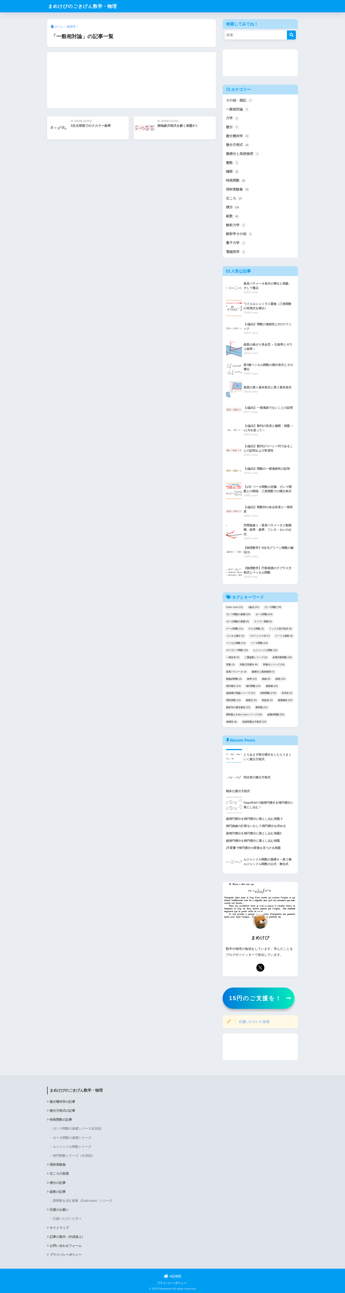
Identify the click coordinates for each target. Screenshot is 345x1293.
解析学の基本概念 (238, 707)
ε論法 (253, 607)
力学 (232, 118)
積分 (232, 207)
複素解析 (285, 700)
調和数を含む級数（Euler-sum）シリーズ (82, 1200)
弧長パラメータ (236, 671)
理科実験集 (237, 189)
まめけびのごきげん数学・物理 (82, 6)
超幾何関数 (275, 714)
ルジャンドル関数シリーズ (72, 1146)
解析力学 (235, 225)
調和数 (262, 707)
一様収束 (232, 657)
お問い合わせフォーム (66, 1245)
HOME (174, 1276)
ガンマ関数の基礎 (238, 614)
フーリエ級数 (284, 635)
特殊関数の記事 (61, 1119)
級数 (232, 216)
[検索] (291, 34)
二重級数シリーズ (256, 657)
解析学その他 (238, 234)
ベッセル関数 (236, 643)
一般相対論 (237, 109)
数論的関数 (234, 678)
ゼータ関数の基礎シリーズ (72, 1137)
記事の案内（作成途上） (67, 1236)
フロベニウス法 (259, 635)
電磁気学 (235, 252)
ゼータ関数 (264, 614)
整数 (232, 163)
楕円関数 (253, 686)
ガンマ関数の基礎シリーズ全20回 (77, 1128)
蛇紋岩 (267, 700)
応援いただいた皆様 (254, 1022)
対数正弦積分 (249, 664)
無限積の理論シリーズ (240, 693)
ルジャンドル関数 (265, 650)
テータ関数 (234, 628)
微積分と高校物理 (242, 154)
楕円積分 (233, 686)
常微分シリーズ (274, 664)
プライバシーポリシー (66, 1254)
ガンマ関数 (272, 607)
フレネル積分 (235, 635)
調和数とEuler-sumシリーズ (244, 714)
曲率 (252, 678)
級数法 (251, 700)
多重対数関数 (282, 657)
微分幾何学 (237, 136)
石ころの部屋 (59, 1173)
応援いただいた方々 (67, 1218)
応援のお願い (59, 1209)
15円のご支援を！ (255, 998)
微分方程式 (237, 145)
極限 (232, 171)
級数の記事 (58, 1191)
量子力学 (235, 243)
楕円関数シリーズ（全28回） (74, 1155)
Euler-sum (234, 607)
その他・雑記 (238, 100)
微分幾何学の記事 (62, 1101)
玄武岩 (287, 693)
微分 (232, 127)
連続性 (231, 721)
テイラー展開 (263, 621)
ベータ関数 (259, 643)
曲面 (280, 678)
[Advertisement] (131, 80)
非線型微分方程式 (254, 721)
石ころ (234, 198)
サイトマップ (59, 1227)
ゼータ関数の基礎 (237, 621)
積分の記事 (58, 1182)
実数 (230, 664)
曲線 (266, 678)
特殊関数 (235, 180)
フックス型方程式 (280, 628)
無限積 (272, 686)
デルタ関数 (256, 628)
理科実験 (233, 700)
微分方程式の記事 (62, 1110)
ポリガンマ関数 (237, 650)
